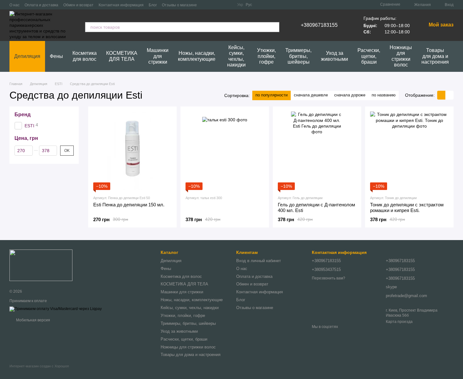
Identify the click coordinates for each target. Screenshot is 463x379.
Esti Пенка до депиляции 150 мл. (128, 204)
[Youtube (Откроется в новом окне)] (228, 4)
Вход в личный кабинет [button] (258, 260)
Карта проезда (399, 321)
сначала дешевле (311, 95)
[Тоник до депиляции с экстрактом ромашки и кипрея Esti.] (409, 151)
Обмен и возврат (78, 5)
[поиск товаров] (274, 27)
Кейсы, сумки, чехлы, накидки (236, 56)
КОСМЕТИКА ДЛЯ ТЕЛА (121, 55)
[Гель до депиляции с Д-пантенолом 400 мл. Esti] (317, 151)
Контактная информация (121, 5)
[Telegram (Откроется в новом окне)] (213, 4)
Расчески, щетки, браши (368, 56)
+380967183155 (319, 25)
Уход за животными (334, 55)
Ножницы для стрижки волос (401, 56)
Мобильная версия (32, 320)
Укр (240, 5)
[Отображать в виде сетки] (441, 95)
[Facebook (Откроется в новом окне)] (220, 4)
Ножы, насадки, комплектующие (196, 55)
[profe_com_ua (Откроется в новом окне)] (205, 4)
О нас (14, 5)
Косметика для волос (84, 55)
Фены (56, 56)
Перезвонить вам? (328, 278)
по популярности (271, 95)
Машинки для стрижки (158, 56)
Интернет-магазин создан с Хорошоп (39, 366)
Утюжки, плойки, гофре (266, 56)
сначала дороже (349, 95)
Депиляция (27, 56)
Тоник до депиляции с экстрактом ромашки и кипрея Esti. (406, 207)
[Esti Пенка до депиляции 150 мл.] (132, 151)
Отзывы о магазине (179, 5)
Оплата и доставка (41, 5)
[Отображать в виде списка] (449, 95)
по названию (384, 95)
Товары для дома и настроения (435, 56)
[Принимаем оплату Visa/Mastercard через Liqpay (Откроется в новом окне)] (55, 309)
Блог (153, 5)
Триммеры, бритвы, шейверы (298, 56)
